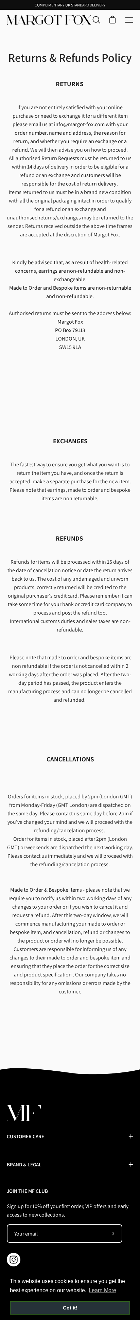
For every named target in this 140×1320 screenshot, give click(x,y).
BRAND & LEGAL (24, 1164)
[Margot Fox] (49, 19)
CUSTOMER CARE (25, 1136)
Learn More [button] (102, 1290)
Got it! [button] (70, 1308)
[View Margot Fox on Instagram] (13, 1259)
